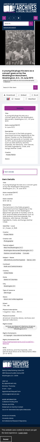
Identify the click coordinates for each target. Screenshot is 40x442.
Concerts (26, 253)
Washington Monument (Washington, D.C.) (18, 250)
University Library (7, 418)
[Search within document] (35, 87)
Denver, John (31, 260)
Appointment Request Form (11, 391)
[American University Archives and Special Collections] (15, 364)
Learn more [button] (22, 433)
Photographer (8, 241)
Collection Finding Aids (10, 402)
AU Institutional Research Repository (14, 421)
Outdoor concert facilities (12, 253)
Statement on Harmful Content (12, 407)
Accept (5, 439)
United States (8, 273)
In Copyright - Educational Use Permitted (17, 335)
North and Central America (13, 266)
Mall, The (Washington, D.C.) (13, 248)
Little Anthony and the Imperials (14, 260)
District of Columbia (10, 280)
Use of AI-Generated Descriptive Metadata (16, 410)
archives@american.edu (10, 394)
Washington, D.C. (10, 286)
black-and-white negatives (13, 299)
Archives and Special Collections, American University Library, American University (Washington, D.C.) (20, 327)
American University (9, 416)
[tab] (20, 108)
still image (7, 293)
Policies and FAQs (8, 404)
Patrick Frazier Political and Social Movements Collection (18, 81)
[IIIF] (8, 99)
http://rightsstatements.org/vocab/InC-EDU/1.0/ (18, 343)
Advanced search (10, 27)
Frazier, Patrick (10, 155)
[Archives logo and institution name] (20, 8)
